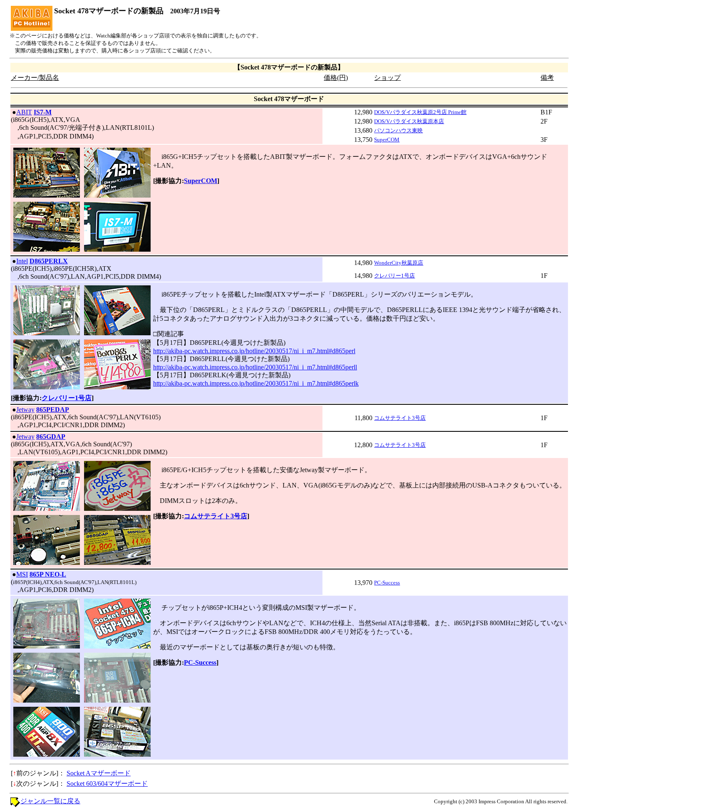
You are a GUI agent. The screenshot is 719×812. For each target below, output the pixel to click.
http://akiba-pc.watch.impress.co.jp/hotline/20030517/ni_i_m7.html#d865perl (254, 350)
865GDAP (50, 436)
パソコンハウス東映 (398, 130)
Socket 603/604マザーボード (107, 783)
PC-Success (387, 582)
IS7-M (43, 112)
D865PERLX (49, 261)
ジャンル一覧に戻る (50, 801)
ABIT (24, 112)
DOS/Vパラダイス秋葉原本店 (409, 121)
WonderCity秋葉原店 (398, 263)
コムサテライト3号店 (400, 418)
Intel (22, 261)
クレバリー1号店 (394, 275)
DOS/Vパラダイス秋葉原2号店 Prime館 (420, 112)
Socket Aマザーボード (99, 773)
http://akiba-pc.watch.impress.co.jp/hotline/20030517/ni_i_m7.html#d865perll (255, 367)
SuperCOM (386, 139)
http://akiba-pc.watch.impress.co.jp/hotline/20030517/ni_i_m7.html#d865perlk (256, 383)
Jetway (25, 409)
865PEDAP (52, 409)
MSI (22, 574)
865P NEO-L (48, 574)
